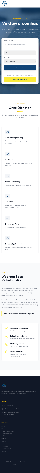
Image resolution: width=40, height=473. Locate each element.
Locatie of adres (9, 40)
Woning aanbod (7, 448)
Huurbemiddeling (7, 433)
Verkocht (5, 444)
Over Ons (4, 438)
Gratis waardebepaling (20, 79)
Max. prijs (7, 57)
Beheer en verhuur (8, 435)
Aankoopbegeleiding (8, 431)
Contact (3, 451)
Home (3, 426)
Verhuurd (5, 446)
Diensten (4, 429)
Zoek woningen (21, 68)
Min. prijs (7, 49)
